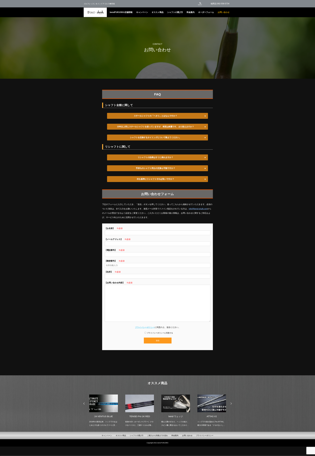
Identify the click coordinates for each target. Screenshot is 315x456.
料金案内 (191, 12)
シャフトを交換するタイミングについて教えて (155, 137)
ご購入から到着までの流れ (157, 435)
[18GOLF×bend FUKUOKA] (95, 12)
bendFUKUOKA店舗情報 (121, 12)
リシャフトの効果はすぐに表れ (155, 157)
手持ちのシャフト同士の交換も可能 (155, 168)
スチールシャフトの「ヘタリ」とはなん (155, 116)
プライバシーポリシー (145, 327)
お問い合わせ (223, 12)
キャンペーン (142, 12)
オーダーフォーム (206, 12)
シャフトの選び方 (175, 12)
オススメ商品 (158, 12)
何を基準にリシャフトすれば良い (155, 179)
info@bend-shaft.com (198, 209)
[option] (103, 409)
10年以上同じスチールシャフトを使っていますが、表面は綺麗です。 (155, 127)
